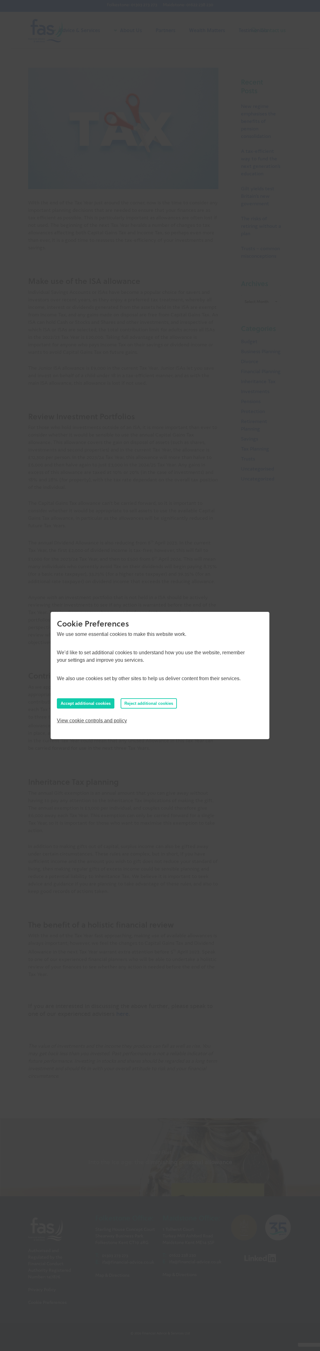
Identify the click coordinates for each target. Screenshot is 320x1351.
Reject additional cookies (148, 703)
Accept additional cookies (86, 703)
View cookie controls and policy (92, 720)
